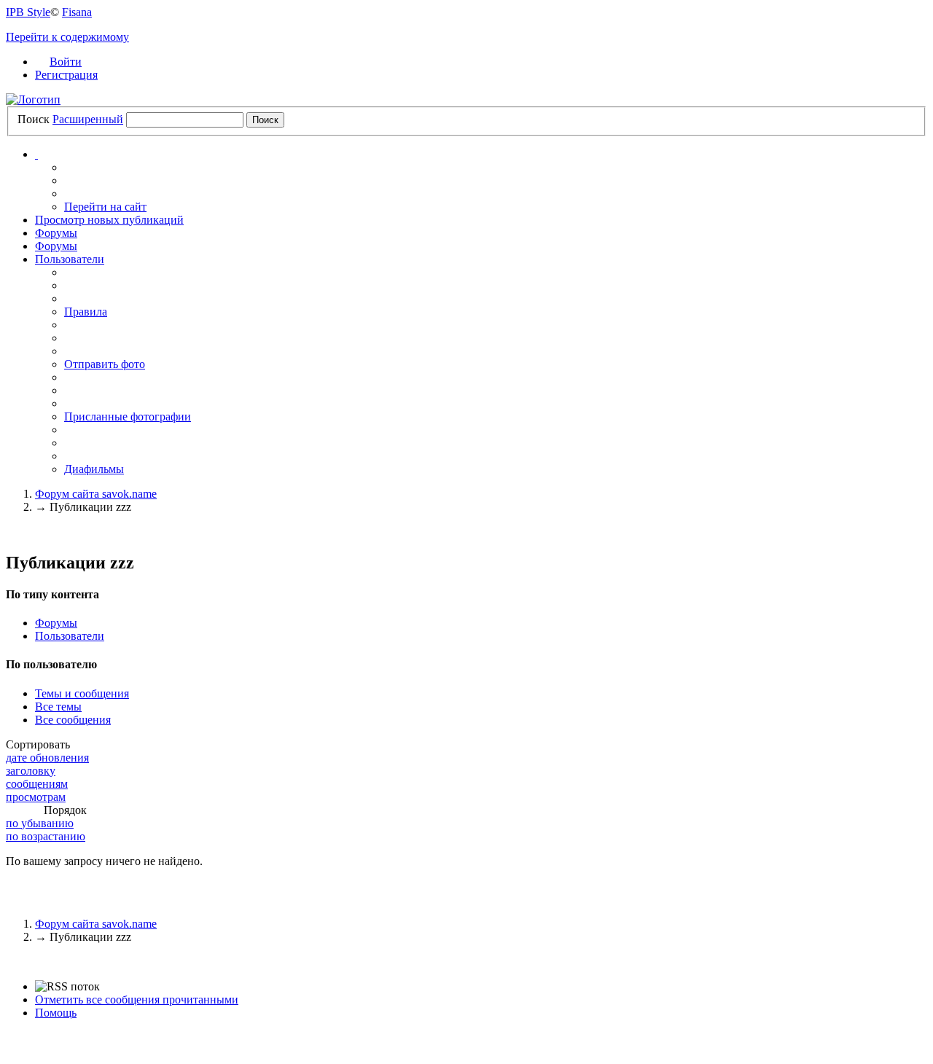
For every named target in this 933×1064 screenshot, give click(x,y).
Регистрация (66, 75)
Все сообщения (73, 719)
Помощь (56, 1012)
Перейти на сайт (105, 206)
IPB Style (28, 12)
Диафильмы (94, 469)
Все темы (58, 706)
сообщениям (37, 784)
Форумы (56, 233)
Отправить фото (104, 364)
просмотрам (36, 797)
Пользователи (69, 259)
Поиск (33, 119)
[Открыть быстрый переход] (36, 154)
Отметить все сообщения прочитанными (136, 999)
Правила (85, 311)
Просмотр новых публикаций (109, 220)
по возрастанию (45, 836)
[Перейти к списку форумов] (33, 99)
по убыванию (40, 823)
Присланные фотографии (127, 416)
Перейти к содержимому (67, 37)
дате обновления (47, 757)
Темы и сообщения (82, 693)
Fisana (77, 12)
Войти (66, 61)
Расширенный (87, 119)
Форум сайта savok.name (96, 924)
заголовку (30, 770)
